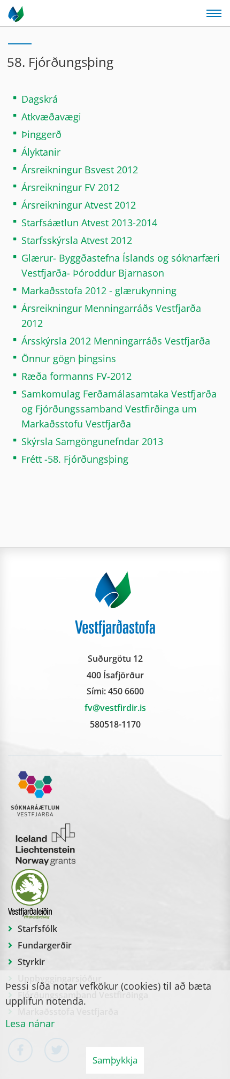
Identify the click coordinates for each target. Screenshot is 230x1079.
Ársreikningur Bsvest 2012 (79, 169)
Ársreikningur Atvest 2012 (78, 204)
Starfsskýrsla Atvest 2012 (76, 240)
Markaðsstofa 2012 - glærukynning (99, 290)
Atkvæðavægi (51, 116)
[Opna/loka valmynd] (214, 13)
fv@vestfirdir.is (115, 708)
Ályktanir (40, 152)
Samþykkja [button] (115, 1060)
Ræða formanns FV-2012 (76, 376)
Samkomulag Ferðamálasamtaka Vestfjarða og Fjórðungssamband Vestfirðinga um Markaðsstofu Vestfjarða (119, 408)
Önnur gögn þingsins (70, 358)
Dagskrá (39, 99)
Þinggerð (41, 134)
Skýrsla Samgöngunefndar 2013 (92, 441)
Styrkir (31, 962)
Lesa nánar (30, 1023)
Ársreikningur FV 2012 (70, 187)
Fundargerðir (45, 945)
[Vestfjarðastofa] (17, 13)
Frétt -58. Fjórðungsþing (74, 459)
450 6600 (126, 691)
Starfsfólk (37, 929)
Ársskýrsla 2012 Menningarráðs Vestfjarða (115, 340)
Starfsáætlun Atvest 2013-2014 (89, 222)
